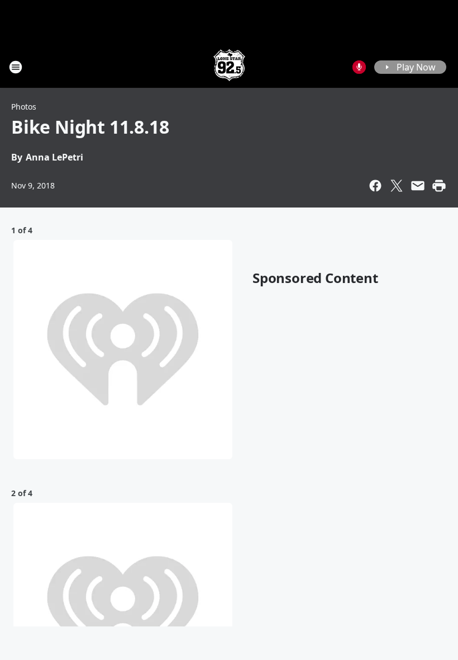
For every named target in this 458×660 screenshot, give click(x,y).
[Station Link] (229, 67)
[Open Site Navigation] (15, 67)
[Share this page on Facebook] (375, 186)
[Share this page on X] (396, 186)
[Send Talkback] (359, 67)
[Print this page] (439, 186)
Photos (23, 106)
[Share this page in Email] (418, 186)
